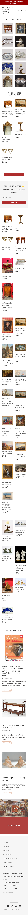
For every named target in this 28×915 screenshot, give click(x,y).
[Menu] (25, 10)
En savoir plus (7, 690)
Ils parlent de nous (7, 854)
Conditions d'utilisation (8, 866)
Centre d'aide (6, 850)
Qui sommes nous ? (8, 862)
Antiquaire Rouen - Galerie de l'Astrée (7, 10)
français (13, 901)
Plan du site (6, 846)
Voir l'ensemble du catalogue (14, 174)
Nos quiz (5, 842)
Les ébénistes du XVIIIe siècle (10, 858)
